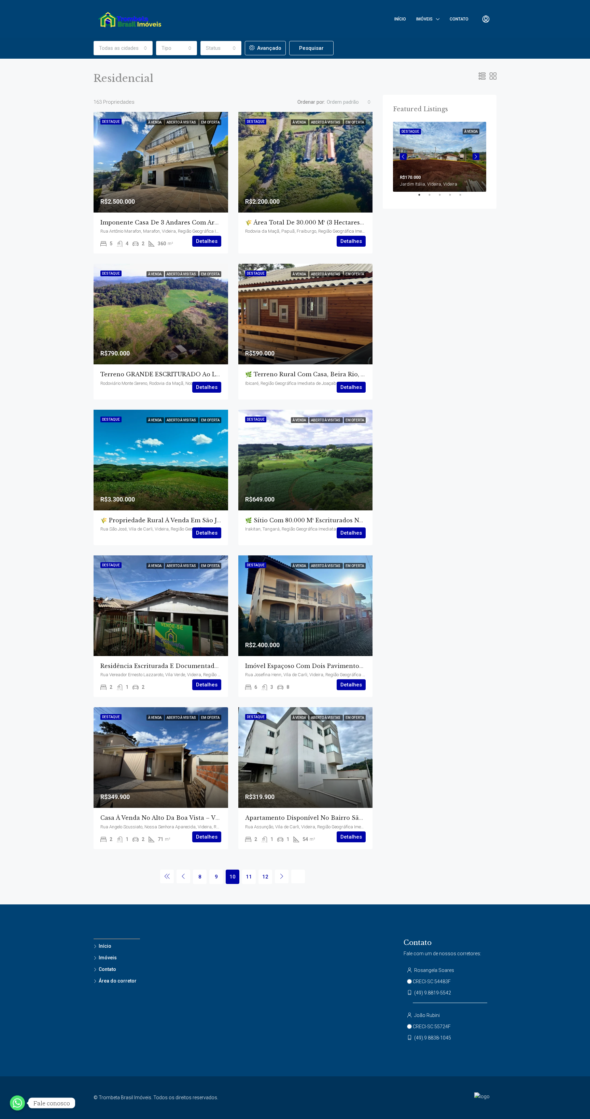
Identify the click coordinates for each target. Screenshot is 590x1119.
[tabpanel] (439, 157)
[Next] (282, 876)
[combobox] (123, 48)
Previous (403, 156)
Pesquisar (311, 48)
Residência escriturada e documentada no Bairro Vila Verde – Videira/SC (210, 666)
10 (232, 877)
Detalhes (206, 241)
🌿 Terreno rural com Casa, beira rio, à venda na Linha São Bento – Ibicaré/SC (364, 374)
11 (249, 877)
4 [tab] (453, 197)
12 (265, 877)
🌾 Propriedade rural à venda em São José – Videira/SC (183, 520)
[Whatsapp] (17, 1102)
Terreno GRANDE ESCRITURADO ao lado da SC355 (178, 374)
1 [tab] (422, 197)
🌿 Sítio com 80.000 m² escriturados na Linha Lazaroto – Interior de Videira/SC (364, 520)
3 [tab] (443, 197)
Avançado (268, 48)
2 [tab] (433, 197)
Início (400, 19)
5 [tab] (463, 197)
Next (476, 156)
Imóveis (424, 19)
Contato (459, 19)
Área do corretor (118, 981)
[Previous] (167, 876)
